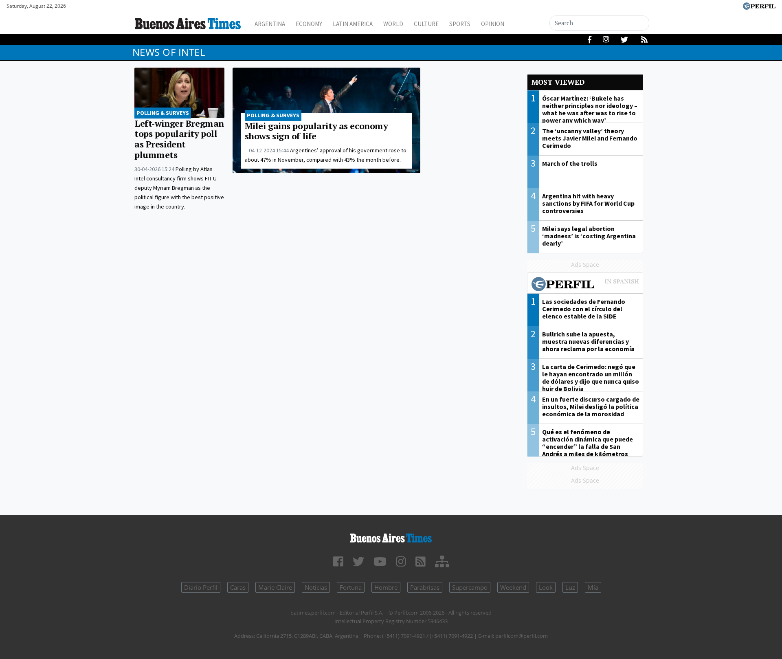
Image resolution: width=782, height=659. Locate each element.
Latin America (353, 24)
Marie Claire (275, 587)
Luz (570, 587)
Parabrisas (424, 587)
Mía (593, 587)
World (393, 24)
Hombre (386, 587)
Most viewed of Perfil (585, 285)
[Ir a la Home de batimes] (391, 536)
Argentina (270, 24)
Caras (238, 587)
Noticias (316, 587)
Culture (426, 24)
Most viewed (558, 82)
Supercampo (470, 587)
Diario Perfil (200, 587)
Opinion (492, 24)
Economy (309, 24)
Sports (459, 24)
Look (546, 587)
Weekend (513, 587)
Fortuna (351, 587)
